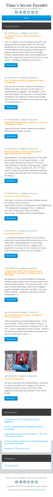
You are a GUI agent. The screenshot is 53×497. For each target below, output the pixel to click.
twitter (28, 13)
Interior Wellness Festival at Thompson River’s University (23, 316)
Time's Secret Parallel (26, 5)
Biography (22, 478)
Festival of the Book (14, 378)
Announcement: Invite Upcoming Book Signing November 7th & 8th (22, 152)
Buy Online (43, 478)
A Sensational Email (13, 233)
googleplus (20, 13)
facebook (16, 13)
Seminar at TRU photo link (16, 196)
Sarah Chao (19, 490)
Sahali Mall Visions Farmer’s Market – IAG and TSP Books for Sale (25, 123)
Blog (28, 478)
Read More (11, 65)
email (36, 13)
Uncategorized (33, 33)
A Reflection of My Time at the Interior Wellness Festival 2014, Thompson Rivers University (23, 273)
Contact (35, 478)
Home (8, 478)
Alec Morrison (40, 490)
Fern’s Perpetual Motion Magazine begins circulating (24, 81)
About (14, 478)
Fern (17, 33)
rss (32, 13)
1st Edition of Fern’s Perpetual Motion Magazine (22, 37)
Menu (26, 18)
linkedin (24, 13)
